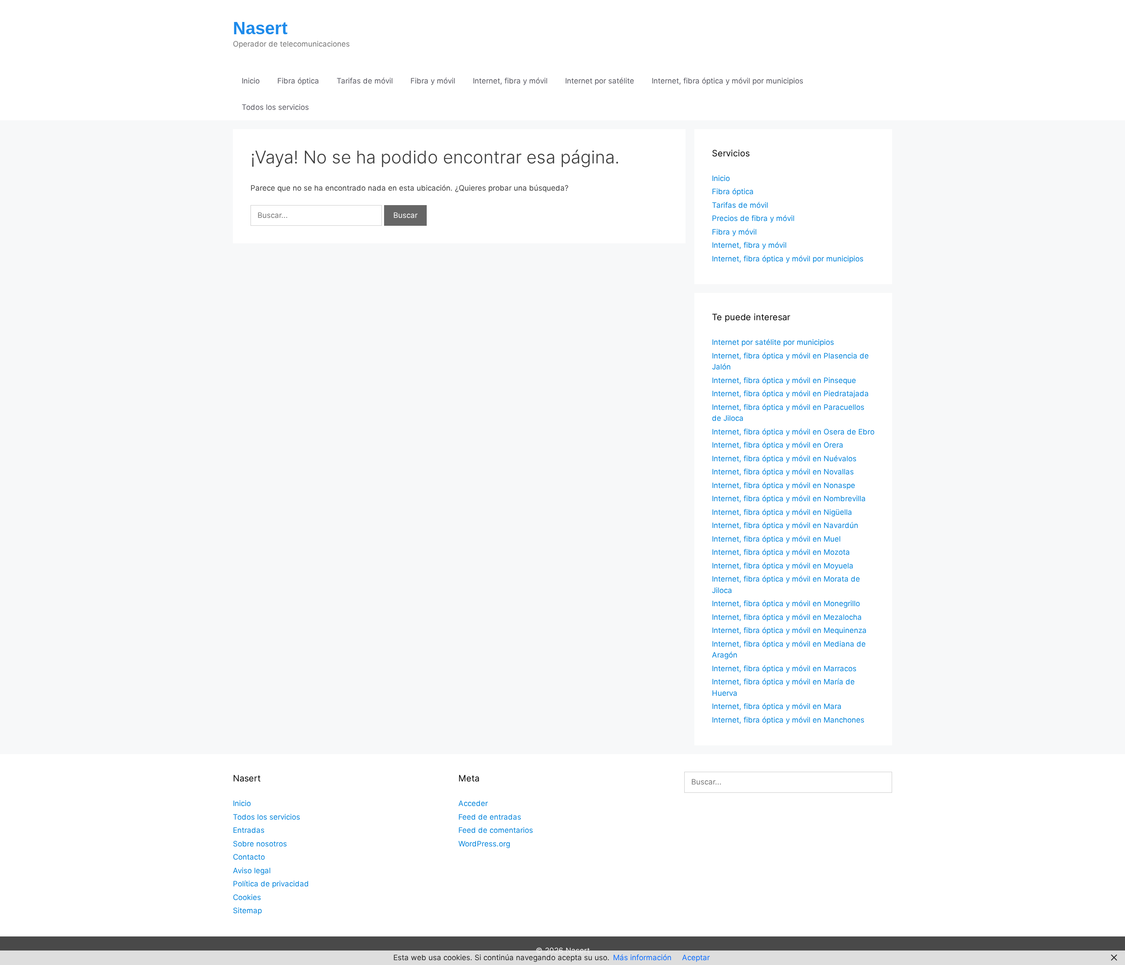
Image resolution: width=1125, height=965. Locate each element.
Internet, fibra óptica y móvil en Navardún (785, 525)
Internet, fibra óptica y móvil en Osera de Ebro (793, 431)
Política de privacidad (271, 883)
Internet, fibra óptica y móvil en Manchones (788, 720)
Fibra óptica (298, 80)
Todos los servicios (275, 107)
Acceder (473, 803)
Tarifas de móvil (365, 80)
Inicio (251, 80)
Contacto (249, 857)
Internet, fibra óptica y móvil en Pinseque (784, 380)
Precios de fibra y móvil (753, 218)
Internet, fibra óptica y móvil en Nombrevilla (789, 498)
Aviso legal (252, 870)
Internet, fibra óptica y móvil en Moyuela (782, 565)
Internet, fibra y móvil (510, 80)
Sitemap (247, 910)
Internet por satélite (599, 80)
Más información (642, 957)
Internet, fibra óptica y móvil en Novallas (783, 471)
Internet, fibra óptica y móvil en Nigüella (782, 512)
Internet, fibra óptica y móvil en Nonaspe (783, 485)
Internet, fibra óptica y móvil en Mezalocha (787, 617)
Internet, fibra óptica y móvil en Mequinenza (789, 630)
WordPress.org (484, 843)
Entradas (249, 830)
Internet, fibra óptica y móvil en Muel (776, 539)
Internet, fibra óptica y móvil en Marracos (784, 668)
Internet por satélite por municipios (773, 342)
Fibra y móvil (432, 80)
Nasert (260, 28)
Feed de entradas (489, 817)
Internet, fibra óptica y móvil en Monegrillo (786, 603)
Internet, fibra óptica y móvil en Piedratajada (790, 393)
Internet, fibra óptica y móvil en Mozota (781, 552)
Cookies (247, 897)
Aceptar (696, 957)
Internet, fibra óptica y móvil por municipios (727, 80)
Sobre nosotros (260, 843)
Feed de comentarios (495, 830)
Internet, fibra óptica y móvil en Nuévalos (784, 458)
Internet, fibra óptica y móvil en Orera (777, 445)
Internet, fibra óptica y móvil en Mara (777, 706)
